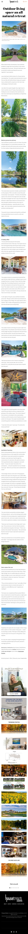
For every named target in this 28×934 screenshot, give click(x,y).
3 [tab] (14, 888)
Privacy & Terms (5, 913)
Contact (9, 904)
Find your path (14, 884)
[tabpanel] (14, 874)
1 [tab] (10, 888)
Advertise (14, 904)
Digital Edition (20, 904)
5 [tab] (18, 888)
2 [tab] (12, 888)
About (5, 904)
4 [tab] (16, 888)
